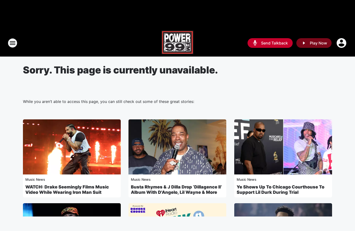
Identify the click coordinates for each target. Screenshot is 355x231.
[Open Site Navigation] (12, 43)
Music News (35, 179)
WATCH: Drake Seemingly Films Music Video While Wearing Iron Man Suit (67, 189)
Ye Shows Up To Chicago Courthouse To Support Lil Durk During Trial (280, 189)
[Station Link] (178, 43)
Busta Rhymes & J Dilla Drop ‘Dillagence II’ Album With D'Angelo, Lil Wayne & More (176, 189)
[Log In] (342, 43)
